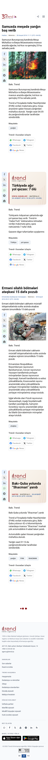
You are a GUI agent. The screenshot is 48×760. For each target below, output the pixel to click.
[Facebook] (9, 728)
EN (19, 756)
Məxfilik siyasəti (8, 708)
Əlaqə (4, 684)
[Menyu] (43, 16)
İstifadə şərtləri (7, 704)
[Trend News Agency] (9, 629)
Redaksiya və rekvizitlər (11, 680)
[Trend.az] (9, 16)
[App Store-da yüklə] (11, 738)
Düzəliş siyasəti (8, 691)
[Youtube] (20, 728)
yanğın (13, 128)
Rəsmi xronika (7, 667)
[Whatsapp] (4, 728)
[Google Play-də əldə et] (31, 738)
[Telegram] (26, 728)
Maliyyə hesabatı (8, 695)
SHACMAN (33, 558)
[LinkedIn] (31, 728)
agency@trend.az (8, 652)
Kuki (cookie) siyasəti (10, 715)
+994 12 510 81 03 (8, 649)
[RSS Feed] (36, 728)
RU (28, 756)
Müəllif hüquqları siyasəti (11, 711)
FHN (22, 558)
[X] (15, 728)
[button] (4, 54)
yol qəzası (25, 242)
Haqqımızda (6, 677)
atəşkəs (13, 426)
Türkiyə (13, 242)
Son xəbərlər (6, 663)
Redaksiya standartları (10, 687)
